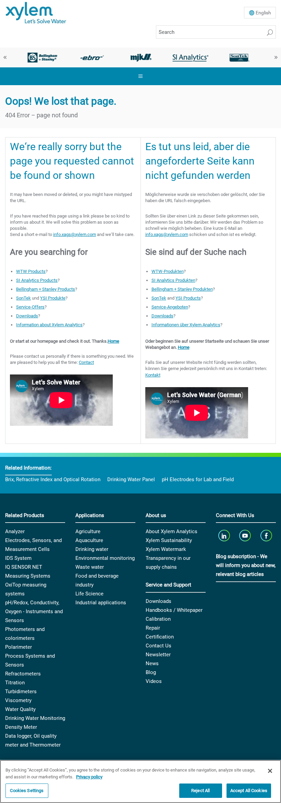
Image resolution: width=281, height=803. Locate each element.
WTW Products (31, 271)
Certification (160, 637)
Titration (15, 683)
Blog (151, 672)
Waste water (89, 567)
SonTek (23, 298)
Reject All (200, 790)
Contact (86, 362)
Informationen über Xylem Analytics (185, 324)
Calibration (158, 619)
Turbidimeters (21, 691)
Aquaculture (89, 540)
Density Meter (21, 727)
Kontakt (152, 375)
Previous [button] (5, 57)
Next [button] (276, 57)
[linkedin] (224, 535)
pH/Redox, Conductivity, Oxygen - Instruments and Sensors (34, 611)
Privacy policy (89, 776)
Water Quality (20, 709)
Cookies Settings (27, 790)
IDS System (18, 558)
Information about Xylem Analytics (49, 324)
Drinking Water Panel (131, 479)
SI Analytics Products (37, 280)
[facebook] (267, 535)
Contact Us (158, 646)
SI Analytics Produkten (173, 280)
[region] (140, 781)
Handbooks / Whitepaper (174, 610)
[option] (42, 57)
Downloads (27, 315)
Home (113, 341)
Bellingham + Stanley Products (45, 289)
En (263, 12)
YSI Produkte (52, 298)
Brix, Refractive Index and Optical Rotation (52, 479)
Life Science (89, 594)
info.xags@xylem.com (74, 234)
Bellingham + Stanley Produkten (182, 289)
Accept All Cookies (248, 790)
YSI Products (188, 298)
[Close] (270, 770)
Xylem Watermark (166, 549)
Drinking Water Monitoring (35, 718)
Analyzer (15, 531)
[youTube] (246, 535)
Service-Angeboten (169, 307)
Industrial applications (100, 603)
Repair (153, 628)
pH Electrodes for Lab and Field (198, 479)
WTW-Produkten (167, 271)
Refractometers (23, 674)
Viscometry (18, 700)
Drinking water (91, 549)
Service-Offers (30, 307)
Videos (154, 681)
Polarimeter (18, 647)
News (152, 663)
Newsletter (158, 654)
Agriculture (87, 531)
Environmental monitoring (105, 558)
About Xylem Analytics (171, 531)
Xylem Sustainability (169, 540)
